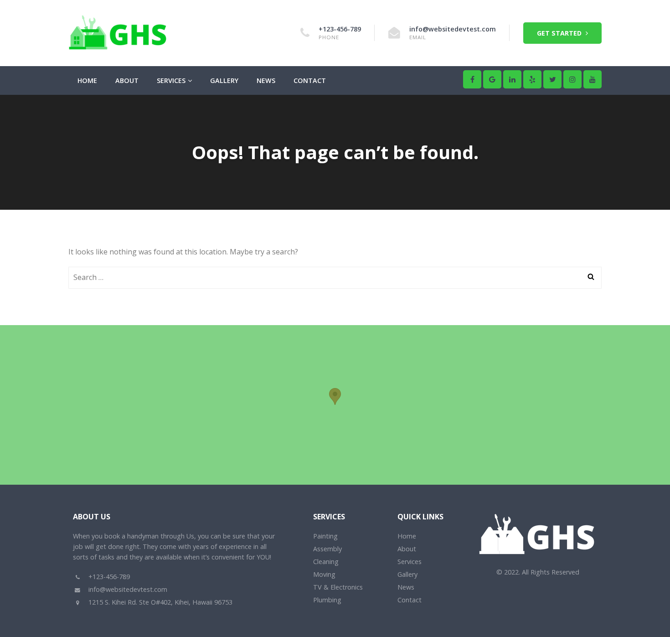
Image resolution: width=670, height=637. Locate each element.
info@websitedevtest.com (452, 29)
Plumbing (327, 600)
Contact (310, 80)
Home (87, 80)
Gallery (224, 80)
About (127, 80)
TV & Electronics (338, 587)
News (266, 80)
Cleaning (326, 561)
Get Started (560, 33)
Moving (324, 574)
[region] (335, 405)
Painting (325, 536)
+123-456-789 (340, 29)
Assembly (327, 548)
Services (171, 80)
